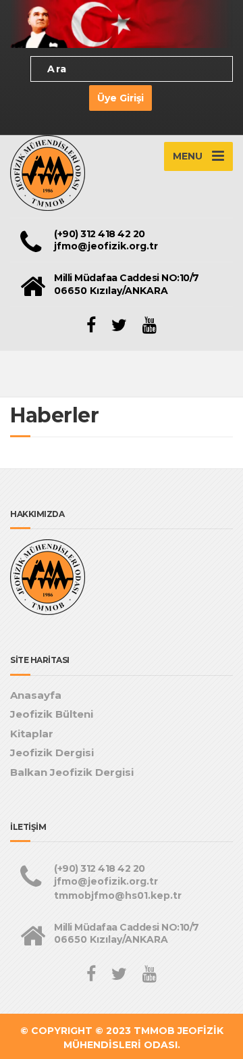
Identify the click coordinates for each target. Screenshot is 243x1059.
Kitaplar (31, 733)
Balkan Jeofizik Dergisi (72, 772)
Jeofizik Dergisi (52, 752)
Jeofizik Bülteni (51, 714)
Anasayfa (35, 695)
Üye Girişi (120, 98)
